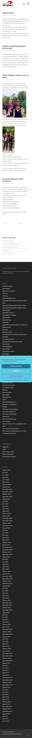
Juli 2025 (5, 501)
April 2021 (5, 622)
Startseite (5, 337)
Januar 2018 (6, 704)
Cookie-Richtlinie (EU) (8, 298)
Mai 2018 (5, 694)
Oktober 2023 (6, 552)
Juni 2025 (5, 504)
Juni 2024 (5, 533)
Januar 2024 (6, 545)
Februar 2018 (6, 702)
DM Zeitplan (6, 310)
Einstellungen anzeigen (16, 376)
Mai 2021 (5, 620)
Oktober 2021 (6, 607)
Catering (4, 296)
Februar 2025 (6, 513)
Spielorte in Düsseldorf (9, 404)
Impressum (26, 380)
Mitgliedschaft (6, 397)
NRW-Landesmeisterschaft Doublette (10, 247)
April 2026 (5, 480)
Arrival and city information (10, 428)
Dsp (12, 79)
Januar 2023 (6, 574)
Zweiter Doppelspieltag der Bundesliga (14, 47)
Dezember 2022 (7, 576)
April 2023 (5, 566)
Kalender (5, 329)
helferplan (5, 322)
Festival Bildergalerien (9, 402)
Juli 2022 (5, 588)
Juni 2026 (5, 475)
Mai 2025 (5, 506)
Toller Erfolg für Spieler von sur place (15, 76)
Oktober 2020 (6, 632)
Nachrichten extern (8, 452)
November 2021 (7, 605)
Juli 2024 (5, 530)
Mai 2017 (5, 718)
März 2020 (5, 646)
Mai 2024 (5, 535)
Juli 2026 (5, 472)
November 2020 (7, 629)
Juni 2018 (5, 692)
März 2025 (5, 511)
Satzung (4, 390)
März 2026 (5, 482)
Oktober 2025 (6, 494)
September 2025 (7, 496)
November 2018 (7, 680)
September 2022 (7, 583)
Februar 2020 (6, 649)
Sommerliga (6, 349)
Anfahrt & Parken (7, 286)
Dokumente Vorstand (8, 433)
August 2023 (6, 557)
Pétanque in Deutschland (10, 409)
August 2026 (6, 470)
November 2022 (7, 579)
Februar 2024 (6, 542)
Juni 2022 (5, 591)
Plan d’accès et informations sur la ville (14, 431)
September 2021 (7, 610)
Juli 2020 (5, 639)
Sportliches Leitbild (8, 351)
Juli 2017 (5, 716)
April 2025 (5, 509)
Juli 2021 (5, 615)
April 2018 (5, 697)
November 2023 (7, 550)
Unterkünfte (6, 344)
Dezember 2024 (7, 518)
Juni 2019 (5, 668)
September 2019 (7, 661)
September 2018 (7, 685)
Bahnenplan (6, 288)
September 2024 (7, 525)
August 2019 (6, 663)
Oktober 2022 (6, 581)
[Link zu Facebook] (25, 735)
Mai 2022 (5, 593)
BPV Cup (5, 293)
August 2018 (6, 687)
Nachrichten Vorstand (9, 456)
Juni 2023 (5, 562)
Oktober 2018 (6, 682)
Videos (4, 399)
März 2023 (5, 569)
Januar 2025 (6, 516)
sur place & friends (8, 339)
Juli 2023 (5, 559)
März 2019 (5, 673)
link (11, 67)
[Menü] (27, 3)
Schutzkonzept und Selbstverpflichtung (14, 334)
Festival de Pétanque (8, 385)
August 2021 (6, 612)
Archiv (4, 449)
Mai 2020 (5, 644)
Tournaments (6, 421)
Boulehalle (5, 395)
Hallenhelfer (6, 317)
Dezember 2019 (7, 653)
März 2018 (5, 699)
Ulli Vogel (13, 15)
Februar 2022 (6, 600)
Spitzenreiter (8, 13)
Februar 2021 (6, 624)
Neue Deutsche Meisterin (7, 253)
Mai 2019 (5, 670)
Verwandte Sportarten (9, 412)
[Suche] (23, 3)
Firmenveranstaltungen (9, 414)
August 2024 (6, 528)
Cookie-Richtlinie (7, 380)
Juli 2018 (5, 690)
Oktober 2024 (6, 523)
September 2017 (7, 711)
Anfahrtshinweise (7, 383)
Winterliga (5, 354)
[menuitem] (23, 3)
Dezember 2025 (7, 489)
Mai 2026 (5, 477)
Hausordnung (6, 320)
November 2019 (7, 656)
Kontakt (4, 407)
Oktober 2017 (6, 709)
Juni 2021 (5, 617)
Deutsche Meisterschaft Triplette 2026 (14, 305)
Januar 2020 (6, 651)
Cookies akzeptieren (16, 366)
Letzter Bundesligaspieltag (8, 241)
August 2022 (6, 586)
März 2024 (5, 540)
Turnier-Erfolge (5, 250)
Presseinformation (8, 387)
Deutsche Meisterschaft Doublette (12, 180)
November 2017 (7, 706)
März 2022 (5, 598)
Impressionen (6, 327)
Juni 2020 (5, 641)
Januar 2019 (6, 675)
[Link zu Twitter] (28, 735)
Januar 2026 (6, 487)
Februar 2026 (6, 484)
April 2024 (5, 537)
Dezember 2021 (7, 603)
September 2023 (7, 554)
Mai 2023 (5, 564)
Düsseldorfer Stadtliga (9, 315)
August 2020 (6, 636)
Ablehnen (16, 371)
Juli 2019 (5, 665)
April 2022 (5, 595)
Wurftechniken (6, 392)
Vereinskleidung (7, 346)
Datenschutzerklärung (17, 380)
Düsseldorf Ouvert (8, 313)
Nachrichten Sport (7, 454)
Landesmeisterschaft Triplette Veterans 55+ (11, 244)
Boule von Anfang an (8, 291)
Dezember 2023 (7, 547)
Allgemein (5, 447)
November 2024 (7, 521)
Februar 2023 (6, 571)
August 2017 (6, 714)
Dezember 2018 (7, 677)
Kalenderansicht (7, 332)
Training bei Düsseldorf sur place (12, 342)
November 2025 (7, 492)
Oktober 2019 (6, 658)
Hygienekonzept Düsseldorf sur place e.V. (15, 325)
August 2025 (6, 499)
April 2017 (5, 721)
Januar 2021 (6, 627)
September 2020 (7, 634)
